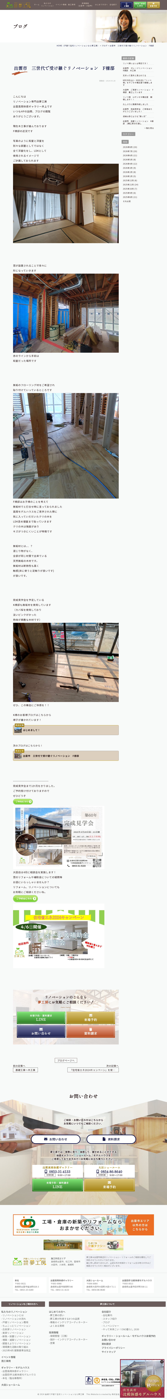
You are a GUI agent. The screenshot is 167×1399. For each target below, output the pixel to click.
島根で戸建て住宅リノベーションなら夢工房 (64, 1394)
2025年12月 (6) (130, 180)
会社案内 (107, 1315)
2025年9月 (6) (129, 193)
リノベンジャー (111, 1325)
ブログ (106, 1322)
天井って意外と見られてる (134, 75)
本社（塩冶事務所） (13, 1378)
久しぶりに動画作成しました (135, 104)
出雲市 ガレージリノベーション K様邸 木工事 (138, 69)
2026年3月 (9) (129, 168)
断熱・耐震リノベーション (16, 1336)
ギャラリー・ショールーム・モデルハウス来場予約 (129, 1336)
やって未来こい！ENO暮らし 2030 (121, 1329)
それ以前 (127, 201)
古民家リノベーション (14, 1329)
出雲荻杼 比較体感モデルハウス (19, 1374)
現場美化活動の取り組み (15, 1346)
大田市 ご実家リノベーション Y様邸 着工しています (138, 91)
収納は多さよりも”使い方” (135, 116)
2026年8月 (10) (130, 147)
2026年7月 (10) (130, 151)
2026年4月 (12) (130, 163)
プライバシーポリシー (113, 1347)
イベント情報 (61, 4)
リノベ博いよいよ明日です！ (135, 63)
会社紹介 (113, 4)
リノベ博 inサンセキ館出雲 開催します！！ (137, 98)
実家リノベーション (13, 1332)
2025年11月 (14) (130, 184)
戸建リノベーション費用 (15, 1322)
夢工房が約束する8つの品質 (65, 1318)
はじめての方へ (101, 4)
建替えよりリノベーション (16, 1343)
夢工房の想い (57, 1315)
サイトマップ (109, 1351)
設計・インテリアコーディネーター (69, 1339)
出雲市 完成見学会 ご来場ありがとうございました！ (137, 110)
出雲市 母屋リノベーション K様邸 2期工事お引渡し (138, 122)
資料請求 (106, 1343)
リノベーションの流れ (14, 1318)
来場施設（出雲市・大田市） (85, 4)
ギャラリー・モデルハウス (15, 1367)
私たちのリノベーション (47, 4)
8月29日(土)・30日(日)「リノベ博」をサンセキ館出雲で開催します (137, 82)
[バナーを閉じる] (162, 1361)
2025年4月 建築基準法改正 (16, 1350)
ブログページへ (66, 1060)
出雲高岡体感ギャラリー (15, 1371)
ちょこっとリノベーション (16, 1325)
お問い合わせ (109, 1339)
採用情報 (53, 1332)
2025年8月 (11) (130, 197)
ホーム (37, 4)
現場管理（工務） (59, 1336)
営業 (52, 1343)
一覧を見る (149, 128)
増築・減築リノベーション (16, 1339)
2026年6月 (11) (130, 155)
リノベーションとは (13, 1315)
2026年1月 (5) (129, 176)
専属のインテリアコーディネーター (69, 1322)
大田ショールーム (10, 1384)
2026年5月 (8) (129, 159)
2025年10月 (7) (130, 188)
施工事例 (71, 4)
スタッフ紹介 (110, 1318)
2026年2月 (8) (129, 172)
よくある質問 (57, 1325)
